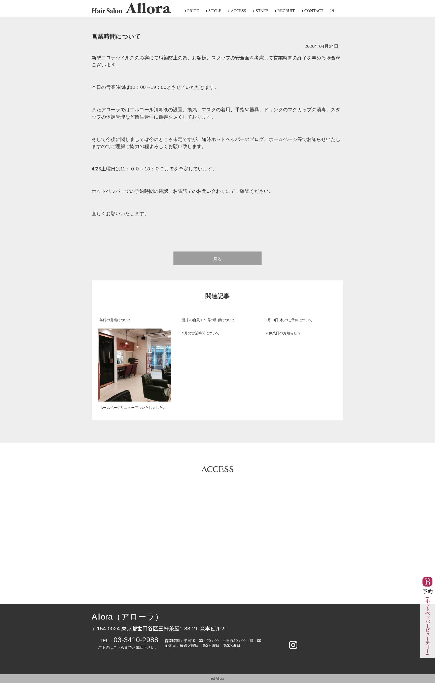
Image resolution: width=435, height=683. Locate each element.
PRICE (192, 10)
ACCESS (238, 10)
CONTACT (313, 10)
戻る (217, 259)
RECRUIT (285, 10)
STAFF (261, 10)
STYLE (214, 10)
